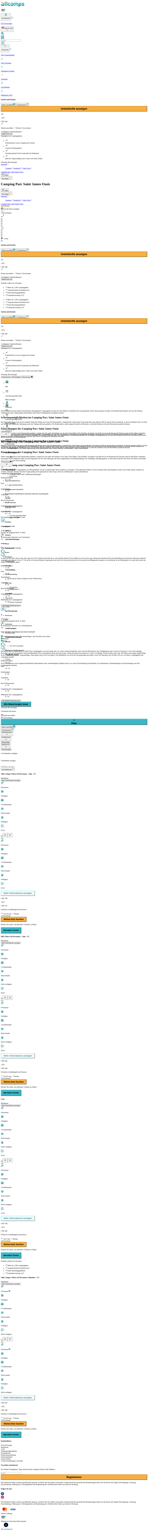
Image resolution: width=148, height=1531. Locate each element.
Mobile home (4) (7, 134)
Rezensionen (26, 377)
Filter (74, 723)
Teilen (6, 175)
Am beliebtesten (7, 769)
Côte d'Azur (26, 168)
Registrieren (74, 1477)
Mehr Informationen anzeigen (11, 780)
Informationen (6, 377)
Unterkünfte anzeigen (74, 108)
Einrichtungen (16, 377)
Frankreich (17, 168)
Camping (8, 168)
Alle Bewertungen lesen (16, 704)
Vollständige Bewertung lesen (11, 605)
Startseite (4, 164)
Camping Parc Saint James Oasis (12, 172)
